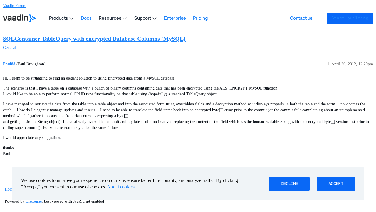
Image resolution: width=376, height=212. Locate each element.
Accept (335, 184)
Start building (349, 18)
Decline (289, 184)
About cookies (121, 186)
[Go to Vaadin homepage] (19, 18)
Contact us (301, 18)
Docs (86, 18)
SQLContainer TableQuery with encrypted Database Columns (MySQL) (94, 38)
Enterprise (175, 18)
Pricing (200, 18)
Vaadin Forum (14, 6)
